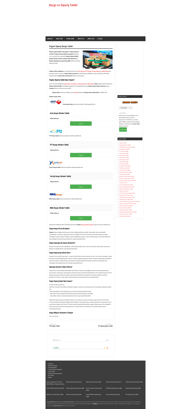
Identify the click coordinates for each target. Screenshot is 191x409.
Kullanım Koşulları (52, 365)
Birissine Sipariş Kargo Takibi (73, 394)
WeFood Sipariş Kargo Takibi (73, 382)
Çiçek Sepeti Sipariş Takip (126, 189)
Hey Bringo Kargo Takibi (125, 210)
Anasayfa (50, 39)
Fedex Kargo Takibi (124, 168)
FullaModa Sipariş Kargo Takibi (114, 388)
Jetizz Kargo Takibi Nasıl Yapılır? (127, 203)
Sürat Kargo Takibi (124, 157)
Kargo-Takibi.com (51, 401)
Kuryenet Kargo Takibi (125, 207)
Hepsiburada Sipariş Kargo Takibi (128, 212)
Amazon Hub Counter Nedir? (113, 382)
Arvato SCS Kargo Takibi (125, 214)
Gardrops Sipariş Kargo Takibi (127, 197)
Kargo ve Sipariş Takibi (63, 5)
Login (107, 340)
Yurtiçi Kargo (96, 71)
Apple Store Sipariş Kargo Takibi (54, 394)
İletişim (100, 39)
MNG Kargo (105, 71)
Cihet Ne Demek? (124, 191)
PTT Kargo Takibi (123, 151)
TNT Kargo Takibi (123, 163)
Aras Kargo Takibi (123, 153)
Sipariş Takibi (70, 39)
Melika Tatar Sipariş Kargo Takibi (134, 382)
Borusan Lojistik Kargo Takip (126, 186)
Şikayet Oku (91, 39)
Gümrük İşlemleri (52, 367)
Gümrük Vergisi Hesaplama (55, 369)
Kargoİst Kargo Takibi (124, 166)
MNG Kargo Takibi (124, 159)
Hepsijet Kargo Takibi (124, 145)
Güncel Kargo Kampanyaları (55, 373)
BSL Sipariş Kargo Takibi (132, 394)
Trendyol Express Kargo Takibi (127, 147)
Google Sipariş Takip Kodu (126, 199)
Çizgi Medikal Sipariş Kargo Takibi (55, 388)
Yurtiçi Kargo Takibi (124, 149)
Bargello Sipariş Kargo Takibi (133, 388)
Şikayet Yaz (81, 39)
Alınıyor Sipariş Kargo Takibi (126, 178)
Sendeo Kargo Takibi (124, 170)
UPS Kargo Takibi (123, 161)
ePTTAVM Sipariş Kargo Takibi (127, 193)
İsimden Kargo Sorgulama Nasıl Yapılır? (129, 201)
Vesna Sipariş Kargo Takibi (113, 394)
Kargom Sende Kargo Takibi (126, 176)
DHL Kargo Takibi (123, 155)
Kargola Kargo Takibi (124, 174)
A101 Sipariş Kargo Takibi (126, 184)
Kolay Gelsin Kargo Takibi (126, 205)
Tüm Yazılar (51, 375)
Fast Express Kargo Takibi (126, 195)
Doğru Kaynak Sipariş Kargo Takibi (75, 388)
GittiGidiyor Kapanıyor (125, 216)
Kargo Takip (59, 39)
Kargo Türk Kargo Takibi (125, 172)
